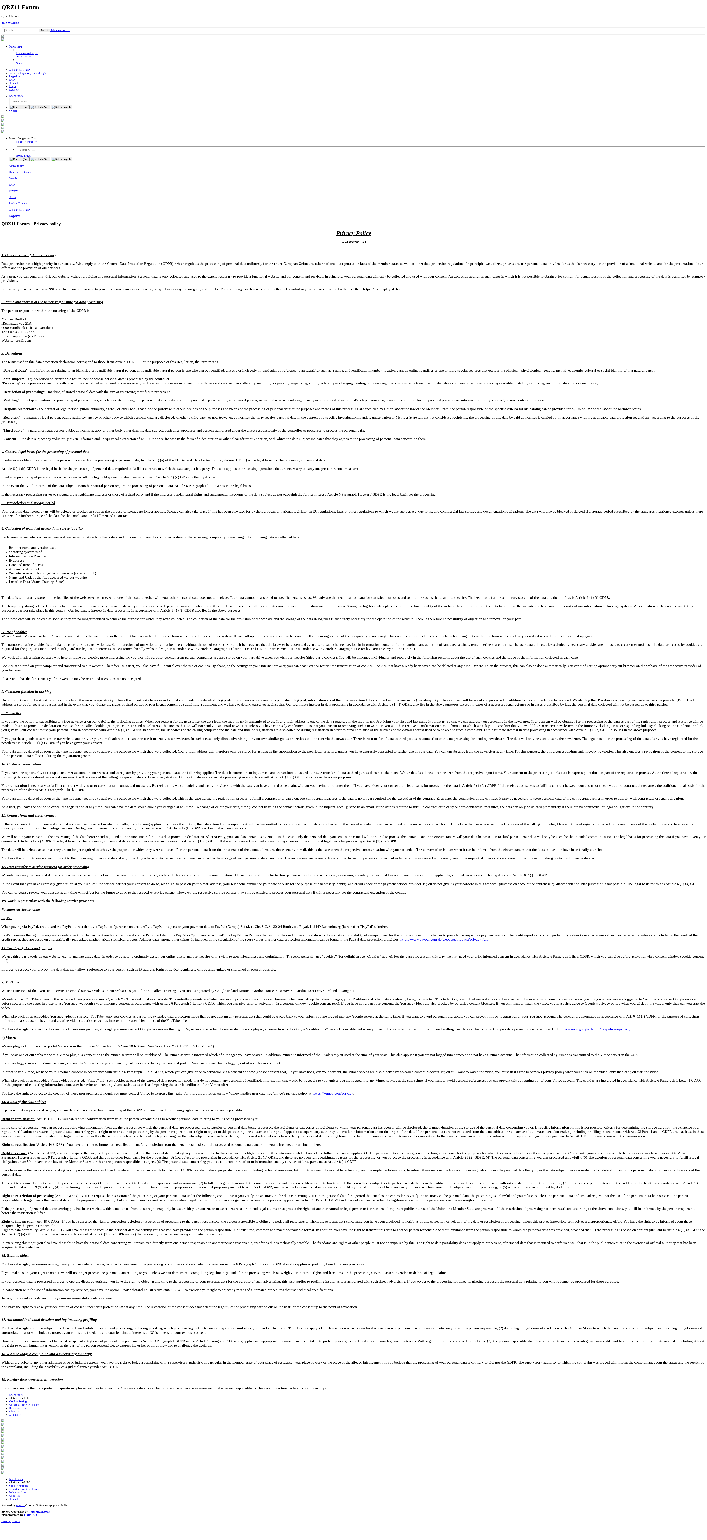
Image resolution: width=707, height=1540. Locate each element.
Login (19, 141)
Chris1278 (30, 1514)
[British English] (61, 107)
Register (32, 141)
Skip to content (10, 22)
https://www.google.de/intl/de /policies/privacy (595, 1029)
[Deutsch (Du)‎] (19, 107)
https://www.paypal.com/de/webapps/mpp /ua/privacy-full (444, 939)
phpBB (20, 1505)
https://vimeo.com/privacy (333, 1093)
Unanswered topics (20, 172)
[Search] (25, 101)
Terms (12, 197)
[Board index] (2, 36)
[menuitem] (27, 53)
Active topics (16, 165)
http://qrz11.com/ (39, 1511)
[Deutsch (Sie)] (39, 107)
